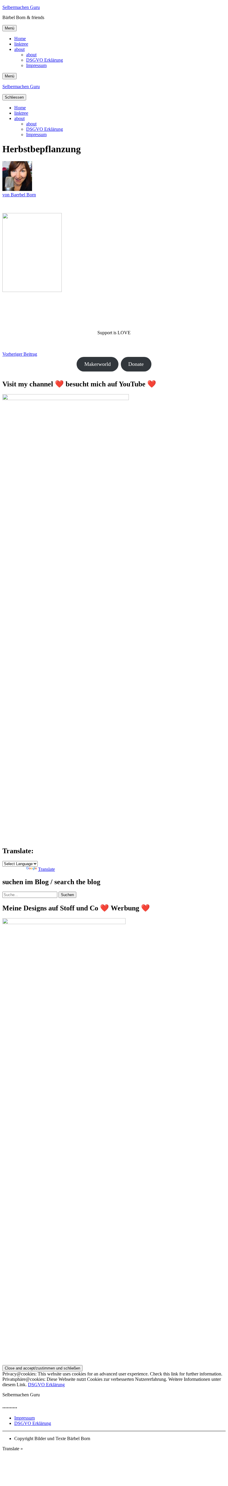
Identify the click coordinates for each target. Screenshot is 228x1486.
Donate (136, 364)
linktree (21, 43)
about (19, 49)
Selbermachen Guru (21, 7)
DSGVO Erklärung (44, 60)
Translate (46, 869)
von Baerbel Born (19, 194)
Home (20, 38)
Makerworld (97, 364)
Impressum (36, 65)
